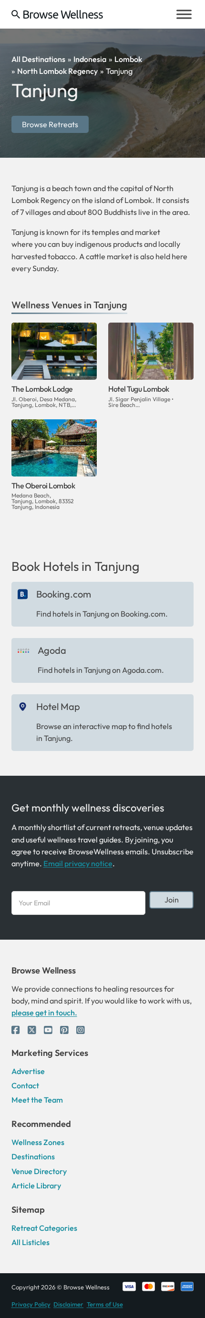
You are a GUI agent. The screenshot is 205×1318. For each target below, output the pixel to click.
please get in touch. (44, 1012)
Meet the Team (37, 1100)
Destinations (33, 1156)
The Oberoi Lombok (43, 485)
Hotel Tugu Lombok (138, 389)
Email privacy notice (78, 863)
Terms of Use (105, 1304)
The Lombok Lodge (42, 389)
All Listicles (30, 1242)
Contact (25, 1085)
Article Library (36, 1185)
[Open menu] (184, 14)
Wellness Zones (37, 1142)
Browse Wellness (62, 14)
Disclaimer (68, 1304)
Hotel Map (58, 706)
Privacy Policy (31, 1304)
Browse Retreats (50, 124)
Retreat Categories (44, 1228)
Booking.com (63, 594)
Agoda (52, 650)
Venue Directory (39, 1171)
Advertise (28, 1071)
